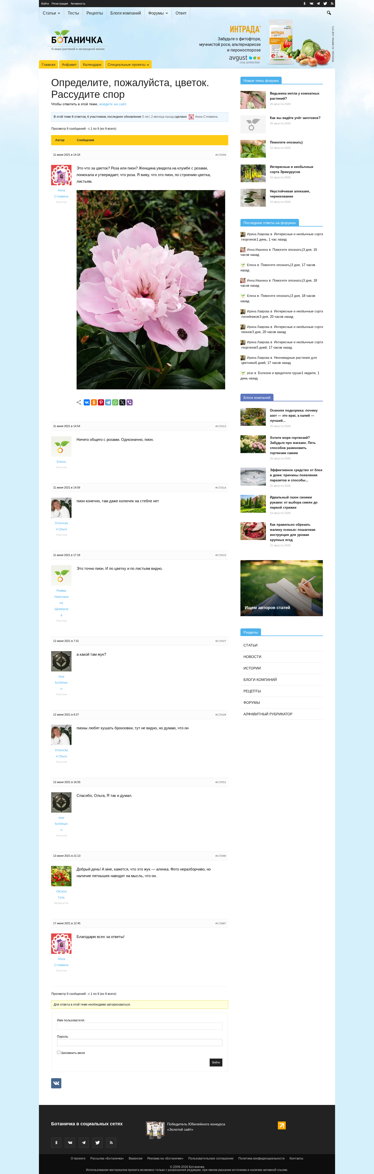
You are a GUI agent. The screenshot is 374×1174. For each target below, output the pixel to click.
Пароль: (63, 1036)
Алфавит (69, 64)
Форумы (156, 13)
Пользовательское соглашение (211, 1158)
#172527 (220, 641)
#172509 (220, 154)
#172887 (220, 923)
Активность (78, 3)
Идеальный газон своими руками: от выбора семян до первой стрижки (294, 502)
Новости (252, 657)
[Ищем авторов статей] (281, 588)
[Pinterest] (101, 402)
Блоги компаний (125, 13)
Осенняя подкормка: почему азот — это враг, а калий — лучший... (294, 415)
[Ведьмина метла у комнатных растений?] (253, 100)
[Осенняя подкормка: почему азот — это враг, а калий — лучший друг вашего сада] (253, 417)
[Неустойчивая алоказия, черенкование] (253, 198)
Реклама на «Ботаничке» (165, 1158)
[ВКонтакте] (87, 402)
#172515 (220, 555)
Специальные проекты (127, 64)
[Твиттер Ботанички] (325, 4)
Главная (48, 64)
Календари (92, 64)
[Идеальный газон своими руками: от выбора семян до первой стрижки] (253, 504)
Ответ (181, 13)
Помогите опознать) (286, 142)
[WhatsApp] (115, 402)
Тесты (73, 13)
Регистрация (60, 3)
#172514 (220, 487)
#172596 (220, 855)
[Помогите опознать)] (253, 149)
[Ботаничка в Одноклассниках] (304, 4)
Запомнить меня (73, 1053)
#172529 (220, 714)
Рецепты (95, 13)
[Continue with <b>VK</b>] (56, 1083)
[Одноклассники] (94, 402)
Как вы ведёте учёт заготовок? (295, 118)
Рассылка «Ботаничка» (107, 1158)
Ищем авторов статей (267, 607)
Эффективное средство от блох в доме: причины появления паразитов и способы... (296, 475)
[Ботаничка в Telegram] (318, 4)
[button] (329, 13)
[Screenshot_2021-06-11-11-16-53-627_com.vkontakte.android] (151, 388)
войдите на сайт (112, 104)
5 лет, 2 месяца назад (158, 116)
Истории (252, 668)
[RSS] (332, 4)
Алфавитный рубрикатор (267, 714)
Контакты (296, 1158)
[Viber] (129, 402)
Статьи (49, 13)
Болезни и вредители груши (279, 373)
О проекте (78, 1158)
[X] (122, 402)
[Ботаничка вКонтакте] (311, 4)
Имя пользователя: (71, 1020)
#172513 (220, 426)
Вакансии (135, 1158)
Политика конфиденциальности (261, 1158)
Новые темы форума (261, 80)
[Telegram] (108, 402)
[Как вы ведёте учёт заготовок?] (253, 124)
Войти (45, 3)
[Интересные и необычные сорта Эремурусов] (253, 173)
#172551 (220, 782)
